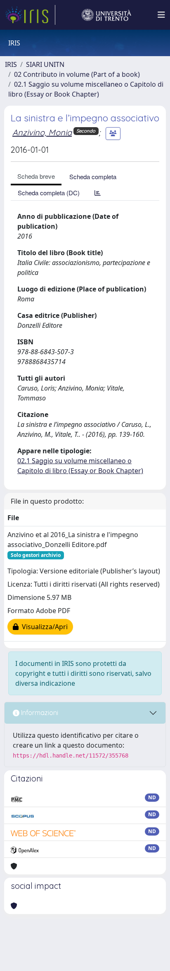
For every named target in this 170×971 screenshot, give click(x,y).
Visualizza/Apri (43, 626)
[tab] (97, 193)
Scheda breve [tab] (36, 176)
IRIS (11, 64)
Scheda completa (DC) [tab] (49, 192)
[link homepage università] (106, 15)
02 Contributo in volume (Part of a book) (77, 74)
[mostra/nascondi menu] (161, 15)
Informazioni (38, 712)
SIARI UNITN (45, 64)
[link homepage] (30, 15)
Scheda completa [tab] (92, 176)
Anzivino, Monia (42, 132)
